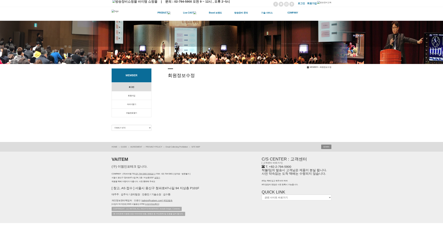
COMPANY (292, 12)
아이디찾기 (131, 104)
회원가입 (131, 96)
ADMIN (326, 147)
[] (152, 204)
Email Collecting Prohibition (177, 147)
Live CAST (188, 12)
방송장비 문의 (241, 12)
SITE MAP (195, 147)
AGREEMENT (136, 147)
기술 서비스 (267, 12)
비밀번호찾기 (131, 113)
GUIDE (124, 147)
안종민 (153, 200)
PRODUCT (162, 12)
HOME (114, 147)
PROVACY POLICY (154, 147)
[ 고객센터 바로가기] (272, 163)
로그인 (131, 87)
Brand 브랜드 (215, 12)
